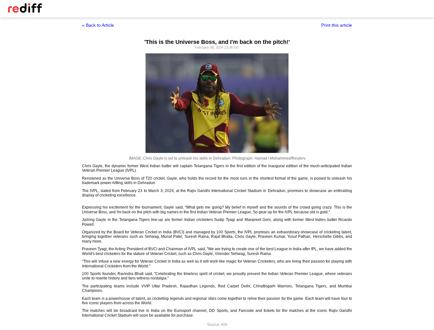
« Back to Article (98, 25)
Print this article (336, 25)
